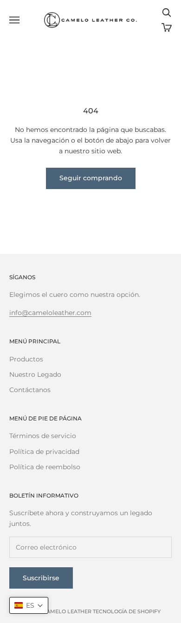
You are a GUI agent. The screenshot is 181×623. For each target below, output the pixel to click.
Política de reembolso (44, 467)
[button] (29, 605)
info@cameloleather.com (50, 312)
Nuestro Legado (35, 374)
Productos (26, 359)
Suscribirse (41, 578)
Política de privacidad (44, 451)
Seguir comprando (90, 178)
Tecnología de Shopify (127, 611)
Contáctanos (30, 390)
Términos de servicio (42, 436)
